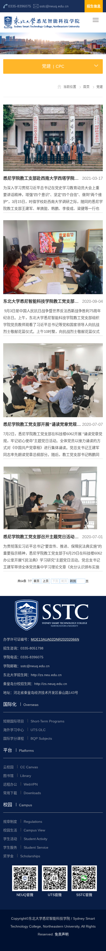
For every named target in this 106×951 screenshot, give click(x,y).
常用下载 (22, 793)
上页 (46, 581)
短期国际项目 (33, 721)
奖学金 (21, 856)
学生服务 (25, 847)
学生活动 (25, 839)
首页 (36, 581)
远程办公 (20, 784)
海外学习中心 (24, 730)
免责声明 (62, 934)
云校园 (20, 767)
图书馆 (17, 776)
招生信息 (94, 6)
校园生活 (24, 830)
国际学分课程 (27, 738)
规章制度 (22, 822)
